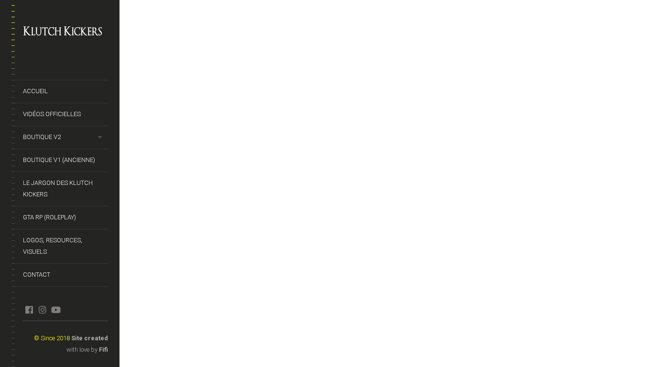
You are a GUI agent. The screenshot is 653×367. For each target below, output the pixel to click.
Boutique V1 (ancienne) (59, 159)
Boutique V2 (42, 136)
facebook (29, 309)
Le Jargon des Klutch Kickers (58, 188)
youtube (56, 309)
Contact (36, 274)
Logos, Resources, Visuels (52, 246)
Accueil (35, 91)
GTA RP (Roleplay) (49, 217)
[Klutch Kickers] (65, 31)
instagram (42, 309)
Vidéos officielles (52, 114)
